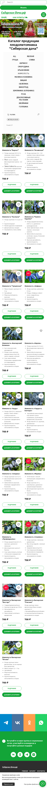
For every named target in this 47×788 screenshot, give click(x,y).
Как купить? (19, 17)
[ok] (29, 722)
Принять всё (8, 784)
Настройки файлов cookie (33, 784)
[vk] (18, 722)
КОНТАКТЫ (41, 771)
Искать (23, 8)
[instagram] (33, 754)
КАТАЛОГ (33, 771)
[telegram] (6, 722)
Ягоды (29, 482)
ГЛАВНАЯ (25, 771)
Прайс (4, 17)
